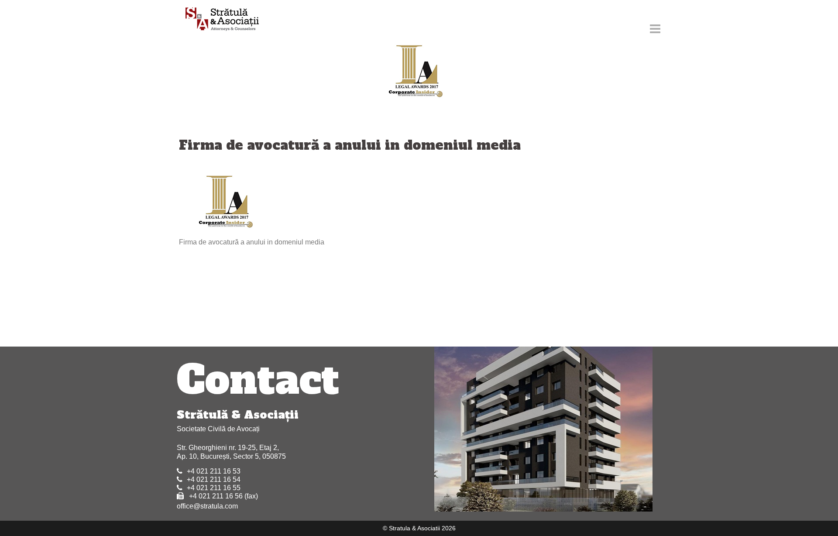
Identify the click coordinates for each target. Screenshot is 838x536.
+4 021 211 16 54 (213, 479)
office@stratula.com (207, 506)
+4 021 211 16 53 (213, 471)
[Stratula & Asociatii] (218, 20)
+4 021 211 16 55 (213, 487)
